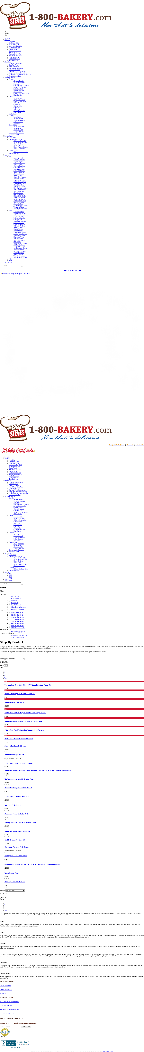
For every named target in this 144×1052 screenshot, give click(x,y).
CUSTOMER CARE (6, 1005)
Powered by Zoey (107, 1051)
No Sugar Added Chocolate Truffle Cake (20, 822)
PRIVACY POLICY (6, 990)
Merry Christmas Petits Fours (15, 746)
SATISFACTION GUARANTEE (9, 1009)
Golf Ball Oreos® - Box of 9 (14, 840)
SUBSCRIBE (26, 1027)
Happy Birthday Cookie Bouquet (17, 831)
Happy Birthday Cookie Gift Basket (18, 788)
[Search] (22, 266)
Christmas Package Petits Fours (16, 847)
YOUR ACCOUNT (5, 986)
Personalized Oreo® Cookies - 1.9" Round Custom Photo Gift (28, 685)
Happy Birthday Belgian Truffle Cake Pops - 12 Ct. (24, 721)
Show (2, 665)
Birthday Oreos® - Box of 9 (14, 882)
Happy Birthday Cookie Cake (15, 755)
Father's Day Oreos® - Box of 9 (16, 796)
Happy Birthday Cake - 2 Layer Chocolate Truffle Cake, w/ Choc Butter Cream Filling (37, 770)
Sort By (2, 659)
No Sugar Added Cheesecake (15, 856)
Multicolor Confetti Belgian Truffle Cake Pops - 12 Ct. (25, 713)
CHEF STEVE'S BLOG (7, 1013)
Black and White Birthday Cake (16, 814)
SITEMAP (3, 993)
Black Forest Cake (11, 873)
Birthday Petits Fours (12, 805)
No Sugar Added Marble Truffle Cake (19, 779)
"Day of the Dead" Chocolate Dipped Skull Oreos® (24, 730)
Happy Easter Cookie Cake (14, 702)
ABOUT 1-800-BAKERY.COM (9, 1002)
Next (6, 678)
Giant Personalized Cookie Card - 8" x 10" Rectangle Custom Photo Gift (32, 864)
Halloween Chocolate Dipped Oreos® (18, 739)
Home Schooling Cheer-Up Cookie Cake (19, 694)
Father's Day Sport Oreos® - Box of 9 (18, 763)
